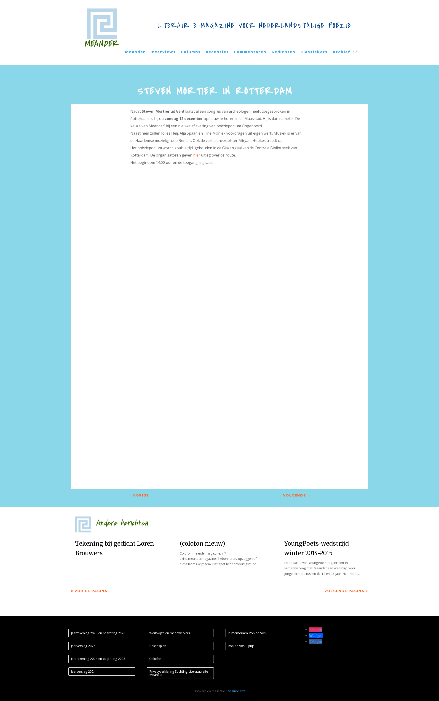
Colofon (155, 658)
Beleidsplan (157, 646)
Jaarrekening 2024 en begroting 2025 (98, 658)
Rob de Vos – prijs (241, 646)
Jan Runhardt (236, 691)
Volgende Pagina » (346, 591)
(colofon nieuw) (202, 543)
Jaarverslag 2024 (83, 671)
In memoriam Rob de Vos (247, 633)
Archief (341, 52)
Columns (191, 52)
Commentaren (250, 52)
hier (196, 155)
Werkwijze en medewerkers (169, 633)
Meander (135, 52)
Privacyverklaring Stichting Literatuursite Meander (178, 673)
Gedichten (283, 52)
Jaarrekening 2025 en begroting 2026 (98, 633)
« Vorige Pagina (89, 591)
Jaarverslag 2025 (83, 646)
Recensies (217, 52)
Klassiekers (314, 52)
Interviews (163, 52)
